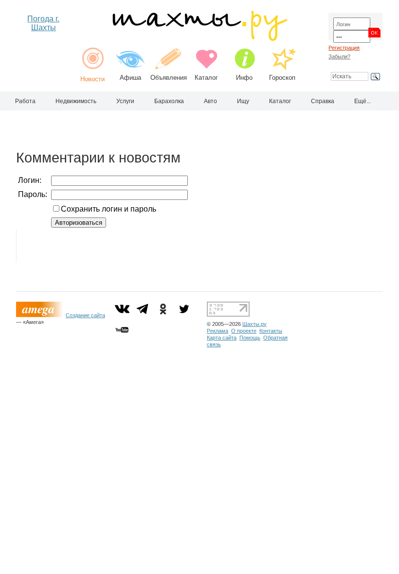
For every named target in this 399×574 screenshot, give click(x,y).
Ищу (243, 101)
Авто (210, 101)
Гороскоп (282, 77)
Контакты (270, 331)
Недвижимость (75, 101)
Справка (322, 101)
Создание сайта (85, 315)
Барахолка (169, 101)
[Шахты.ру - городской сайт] (199, 39)
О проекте (243, 331)
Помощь (249, 338)
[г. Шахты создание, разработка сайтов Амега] (41, 315)
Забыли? (339, 56)
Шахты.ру (254, 324)
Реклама (217, 331)
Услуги (125, 101)
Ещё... (362, 101)
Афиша (130, 77)
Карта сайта (221, 338)
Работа (25, 101)
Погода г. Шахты (43, 23)
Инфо (244, 77)
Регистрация (344, 48)
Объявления (168, 77)
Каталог (206, 77)
